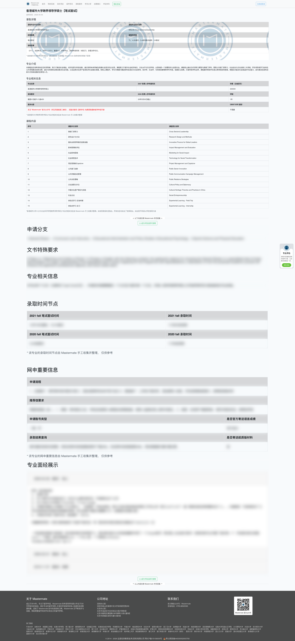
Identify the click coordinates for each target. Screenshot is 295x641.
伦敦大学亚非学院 (202, 629)
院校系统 (51, 4)
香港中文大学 (51, 631)
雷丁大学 (94, 629)
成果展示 (97, 4)
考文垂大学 (244, 629)
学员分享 (88, 4)
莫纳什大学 (30, 633)
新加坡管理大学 (141, 631)
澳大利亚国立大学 (239, 631)
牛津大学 (29, 627)
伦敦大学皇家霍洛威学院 (139, 629)
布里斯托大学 (117, 627)
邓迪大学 (191, 629)
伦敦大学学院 (59, 627)
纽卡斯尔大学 (258, 627)
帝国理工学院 (47, 627)
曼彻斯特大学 (80, 627)
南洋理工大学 (129, 631)
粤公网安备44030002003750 (178, 638)
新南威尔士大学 (253, 631)
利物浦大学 (60, 629)
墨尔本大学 (198, 631)
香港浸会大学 (85, 631)
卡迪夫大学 (30, 629)
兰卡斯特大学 (238, 627)
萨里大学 (153, 629)
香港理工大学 (73, 631)
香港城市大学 (62, 631)
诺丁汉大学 (167, 627)
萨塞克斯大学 (124, 629)
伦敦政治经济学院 (104, 627)
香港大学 (29, 631)
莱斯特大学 (113, 629)
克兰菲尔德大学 (41, 633)
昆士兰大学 (219, 631)
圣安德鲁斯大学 (208, 627)
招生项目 (60, 4)
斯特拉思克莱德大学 (165, 629)
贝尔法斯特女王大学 (82, 629)
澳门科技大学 (161, 631)
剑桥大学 (37, 627)
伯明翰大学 (177, 627)
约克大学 (248, 627)
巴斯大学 (50, 629)
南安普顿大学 (196, 627)
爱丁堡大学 (69, 627)
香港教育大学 (96, 631)
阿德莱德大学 (209, 631)
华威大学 (127, 627)
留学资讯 (69, 4)
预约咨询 (117, 4)
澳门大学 (152, 631)
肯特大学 (225, 629)
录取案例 (79, 4)
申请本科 (106, 4)
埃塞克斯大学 (215, 629)
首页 (43, 4)
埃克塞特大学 (41, 629)
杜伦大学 (147, 627)
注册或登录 (261, 4)
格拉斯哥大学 (137, 627)
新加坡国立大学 (116, 631)
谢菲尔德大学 (157, 627)
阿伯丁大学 (69, 629)
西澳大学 (228, 631)
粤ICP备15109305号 (153, 638)
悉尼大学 (189, 631)
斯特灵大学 (234, 629)
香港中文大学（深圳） (176, 631)
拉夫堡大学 (104, 629)
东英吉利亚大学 (180, 629)
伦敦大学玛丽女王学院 (223, 627)
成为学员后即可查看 (148, 223)
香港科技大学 (39, 631)
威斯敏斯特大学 (255, 629)
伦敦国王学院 (91, 627)
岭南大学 (106, 631)
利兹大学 (186, 627)
